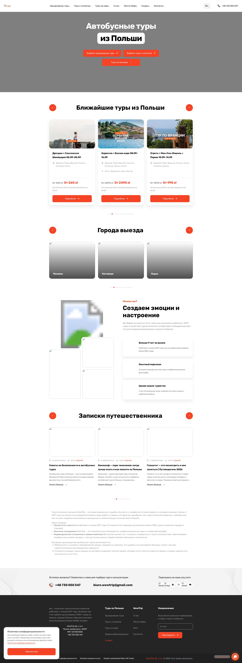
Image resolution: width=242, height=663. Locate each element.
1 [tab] (108, 213)
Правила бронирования (116, 634)
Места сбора (139, 622)
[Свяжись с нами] (235, 656)
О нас (136, 615)
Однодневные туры (114, 615)
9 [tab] (122, 213)
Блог (135, 628)
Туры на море (111, 628)
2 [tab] (110, 213)
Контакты (138, 634)
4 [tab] (113, 213)
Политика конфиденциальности (63, 658)
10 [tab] (124, 213)
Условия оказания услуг (90, 658)
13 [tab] (129, 213)
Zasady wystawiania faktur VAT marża (119, 658)
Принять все (31, 651)
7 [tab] (119, 213)
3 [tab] (112, 213)
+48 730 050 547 (230, 6)
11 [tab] (126, 213)
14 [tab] (131, 213)
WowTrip (79, 460)
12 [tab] (128, 213)
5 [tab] (115, 213)
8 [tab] (121, 213)
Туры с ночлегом (113, 622)
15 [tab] (133, 213)
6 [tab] (117, 213)
